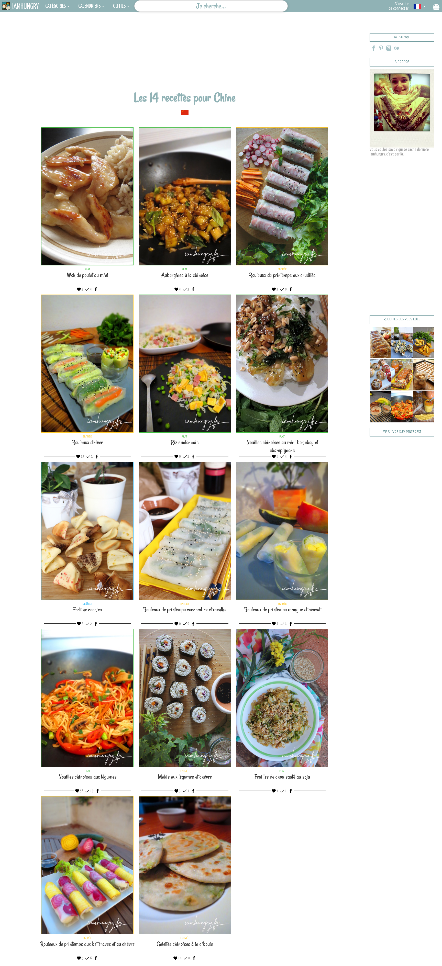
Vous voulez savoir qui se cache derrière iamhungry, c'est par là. (399, 152)
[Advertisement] (185, 54)
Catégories (55, 6)
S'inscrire (401, 4)
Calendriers (89, 6)
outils (119, 6)
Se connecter (398, 8)
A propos (402, 62)
